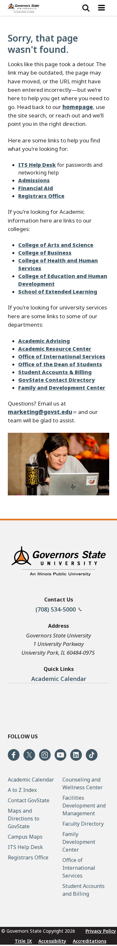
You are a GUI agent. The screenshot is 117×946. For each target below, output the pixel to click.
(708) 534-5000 (56, 609)
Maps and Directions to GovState (23, 818)
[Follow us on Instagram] (45, 755)
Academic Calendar (58, 679)
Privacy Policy (100, 931)
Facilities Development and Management (84, 805)
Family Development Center (78, 842)
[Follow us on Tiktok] (92, 755)
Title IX (23, 941)
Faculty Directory (83, 823)
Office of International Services (78, 867)
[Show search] (86, 8)
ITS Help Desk (25, 847)
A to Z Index (22, 790)
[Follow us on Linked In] (76, 755)
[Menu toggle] (101, 8)
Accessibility (52, 941)
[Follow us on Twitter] (29, 755)
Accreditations (89, 941)
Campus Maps (25, 836)
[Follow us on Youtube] (60, 755)
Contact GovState (28, 800)
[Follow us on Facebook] (14, 755)
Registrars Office (28, 857)
